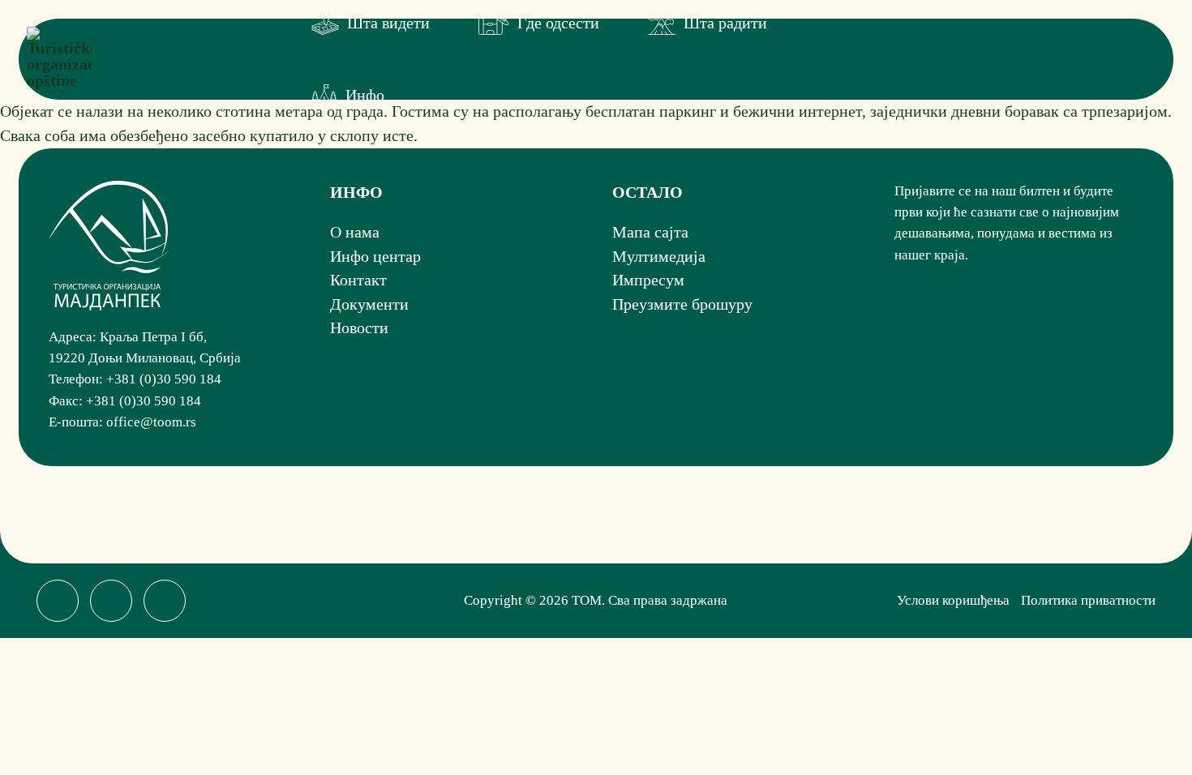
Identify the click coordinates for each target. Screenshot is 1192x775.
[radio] (902, 342)
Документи (369, 304)
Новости (359, 327)
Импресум (648, 280)
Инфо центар (375, 256)
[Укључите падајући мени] (325, 23)
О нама (354, 232)
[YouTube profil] (164, 600)
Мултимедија (658, 256)
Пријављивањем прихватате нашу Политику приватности (1019, 342)
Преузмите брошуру (682, 304)
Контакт (358, 280)
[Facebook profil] (57, 600)
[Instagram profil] (111, 600)
